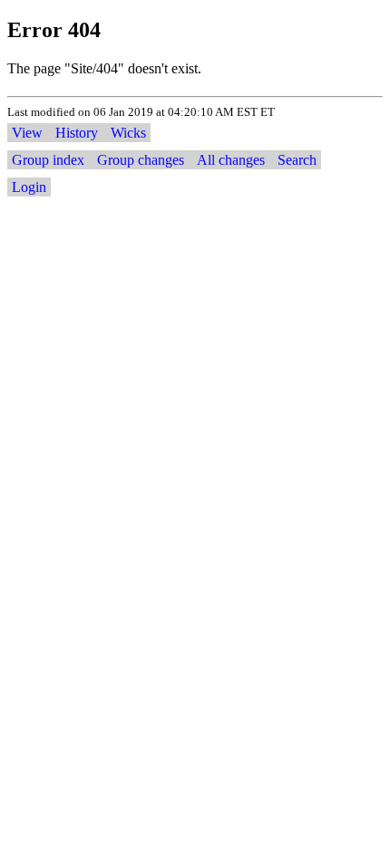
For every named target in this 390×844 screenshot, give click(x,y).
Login (29, 187)
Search (297, 160)
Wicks (128, 132)
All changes (231, 160)
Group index (48, 160)
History (76, 132)
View (27, 132)
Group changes (140, 160)
